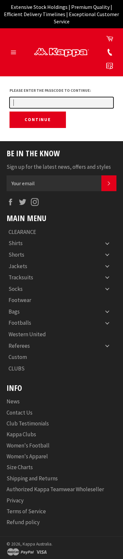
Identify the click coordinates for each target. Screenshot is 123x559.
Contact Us (19, 412)
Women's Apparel (27, 456)
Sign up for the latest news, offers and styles (59, 166)
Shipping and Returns (32, 478)
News (13, 401)
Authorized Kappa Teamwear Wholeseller (55, 489)
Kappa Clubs (21, 434)
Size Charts (20, 467)
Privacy (15, 500)
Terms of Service (26, 511)
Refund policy (23, 522)
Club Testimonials (28, 423)
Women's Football (28, 445)
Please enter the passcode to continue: (50, 90)
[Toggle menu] (107, 243)
